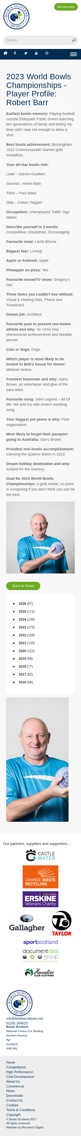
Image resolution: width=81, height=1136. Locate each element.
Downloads (14, 1095)
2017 (25, 674)
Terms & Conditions (20, 1110)
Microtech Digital (32, 1127)
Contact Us (14, 1100)
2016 (25, 682)
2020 (26, 651)
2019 (25, 658)
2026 (25, 603)
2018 (25, 666)
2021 (26, 643)
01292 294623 (17, 1023)
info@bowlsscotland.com (24, 1018)
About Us (13, 1081)
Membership (66, 7)
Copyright (13, 1115)
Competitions (16, 1067)
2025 (26, 611)
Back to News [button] (23, 586)
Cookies (12, 1105)
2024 (26, 619)
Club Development (20, 1077)
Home (10, 1062)
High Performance (19, 1072)
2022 (26, 635)
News (10, 1091)
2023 (26, 627)
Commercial (15, 1086)
